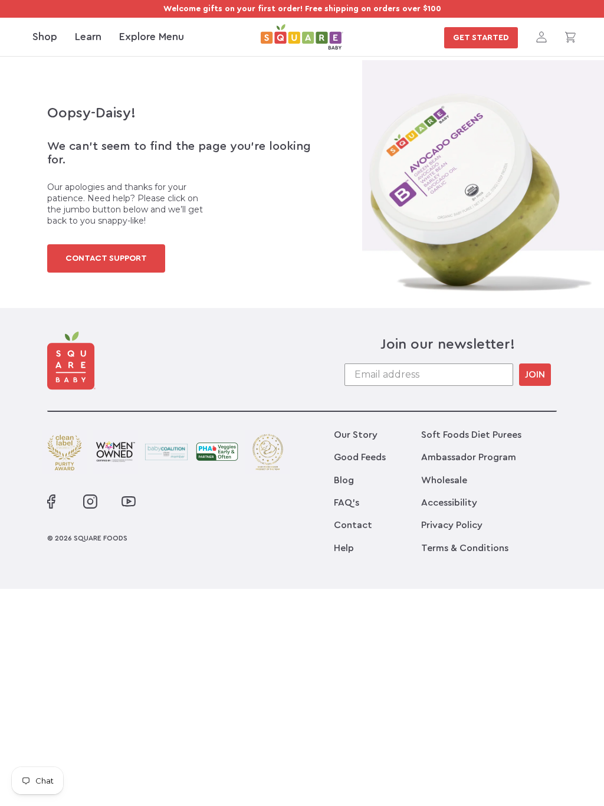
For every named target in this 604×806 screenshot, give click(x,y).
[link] (302, 37)
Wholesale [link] (444, 480)
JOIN (535, 374)
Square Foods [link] (100, 538)
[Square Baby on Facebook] (51, 501)
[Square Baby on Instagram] (90, 501)
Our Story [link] (356, 435)
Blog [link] (344, 480)
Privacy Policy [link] (451, 525)
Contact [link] (353, 525)
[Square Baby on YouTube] (127, 501)
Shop (44, 36)
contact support (106, 258)
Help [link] (344, 548)
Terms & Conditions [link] (464, 548)
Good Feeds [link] (360, 457)
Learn (88, 36)
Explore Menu (151, 36)
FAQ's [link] (346, 502)
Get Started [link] (481, 38)
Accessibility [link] (449, 502)
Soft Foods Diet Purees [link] (471, 435)
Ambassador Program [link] (468, 457)
